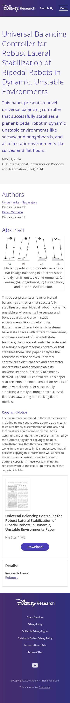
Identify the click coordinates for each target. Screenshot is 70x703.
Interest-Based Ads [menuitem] (35, 645)
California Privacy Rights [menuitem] (35, 631)
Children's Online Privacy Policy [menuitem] (35, 638)
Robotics (11, 577)
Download (35, 547)
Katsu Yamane (12, 212)
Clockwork (44, 687)
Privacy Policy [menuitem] (35, 624)
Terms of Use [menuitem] (35, 652)
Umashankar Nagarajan (19, 202)
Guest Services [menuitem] (35, 617)
